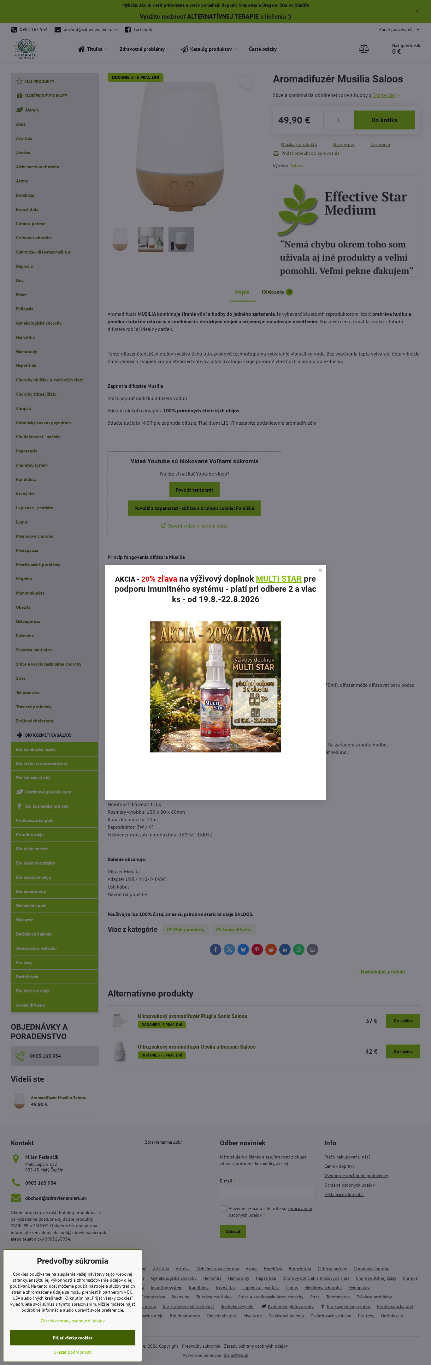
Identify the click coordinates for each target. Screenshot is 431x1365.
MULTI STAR (279, 579)
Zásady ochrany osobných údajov (73, 1321)
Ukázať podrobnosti (73, 1352)
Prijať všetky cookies (72, 1338)
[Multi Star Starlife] (215, 750)
